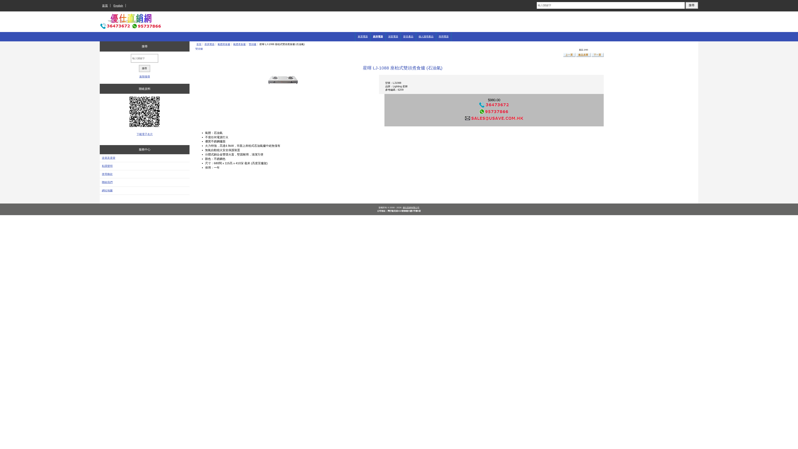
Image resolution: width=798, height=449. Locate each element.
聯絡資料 (144, 88)
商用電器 (444, 36)
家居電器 (363, 36)
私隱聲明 (107, 166)
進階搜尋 (144, 76)
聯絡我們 (107, 182)
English (118, 5)
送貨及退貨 (108, 157)
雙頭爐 (252, 44)
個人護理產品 (426, 36)
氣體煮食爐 (224, 44)
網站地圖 (107, 190)
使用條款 (107, 174)
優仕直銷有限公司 (411, 207)
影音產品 (408, 36)
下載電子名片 (145, 134)
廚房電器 (209, 44)
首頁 (105, 5)
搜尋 (145, 46)
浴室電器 (393, 36)
